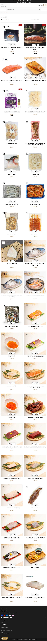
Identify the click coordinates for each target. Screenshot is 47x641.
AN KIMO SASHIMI (35, 567)
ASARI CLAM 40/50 (11, 234)
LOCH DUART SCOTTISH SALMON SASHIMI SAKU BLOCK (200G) (35, 386)
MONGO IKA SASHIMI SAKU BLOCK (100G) (12, 597)
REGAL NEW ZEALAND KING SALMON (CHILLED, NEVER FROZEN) (12, 81)
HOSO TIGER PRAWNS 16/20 (11, 204)
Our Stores (24, 2)
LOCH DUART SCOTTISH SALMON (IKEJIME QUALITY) (35, 48)
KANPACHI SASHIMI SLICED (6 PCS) (12, 538)
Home (2, 12)
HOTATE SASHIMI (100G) (11, 386)
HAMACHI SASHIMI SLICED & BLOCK (35, 356)
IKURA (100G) (12, 356)
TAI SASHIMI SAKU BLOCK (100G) (35, 478)
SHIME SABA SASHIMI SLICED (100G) (11, 567)
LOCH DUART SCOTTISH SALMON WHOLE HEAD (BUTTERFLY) (12, 295)
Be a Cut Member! (4, 627)
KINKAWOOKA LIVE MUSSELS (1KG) (12, 112)
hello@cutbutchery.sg (7, 630)
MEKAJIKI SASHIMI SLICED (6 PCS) (12, 508)
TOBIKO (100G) (11, 417)
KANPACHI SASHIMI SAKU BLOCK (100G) (35, 538)
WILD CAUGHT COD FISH (11, 264)
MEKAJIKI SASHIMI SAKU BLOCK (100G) (12, 478)
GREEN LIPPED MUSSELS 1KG (11, 326)
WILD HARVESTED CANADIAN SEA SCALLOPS (35, 112)
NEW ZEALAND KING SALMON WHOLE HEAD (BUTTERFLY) (35, 264)
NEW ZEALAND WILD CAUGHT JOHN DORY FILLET (35, 598)
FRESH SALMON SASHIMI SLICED (35, 326)
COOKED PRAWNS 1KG (35, 204)
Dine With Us (18, 2)
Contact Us (29, 2)
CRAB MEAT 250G (35, 174)
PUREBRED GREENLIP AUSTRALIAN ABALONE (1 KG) (11, 48)
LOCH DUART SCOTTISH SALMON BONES (35, 295)
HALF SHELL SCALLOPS (12, 143)
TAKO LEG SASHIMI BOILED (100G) (35, 417)
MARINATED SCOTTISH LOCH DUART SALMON (35, 80)
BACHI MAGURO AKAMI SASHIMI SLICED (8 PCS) (11, 447)
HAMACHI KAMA (11, 174)
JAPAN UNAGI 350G (35, 508)
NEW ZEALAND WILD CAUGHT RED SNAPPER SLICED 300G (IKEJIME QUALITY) (35, 144)
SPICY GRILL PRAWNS (35, 234)
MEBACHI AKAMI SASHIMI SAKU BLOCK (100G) (35, 447)
